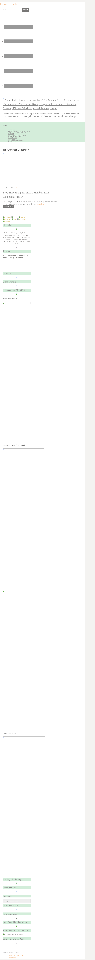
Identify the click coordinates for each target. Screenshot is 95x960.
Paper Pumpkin (13, 142)
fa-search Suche (9, 4)
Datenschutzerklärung (16, 955)
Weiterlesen (41, 204)
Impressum (12, 958)
